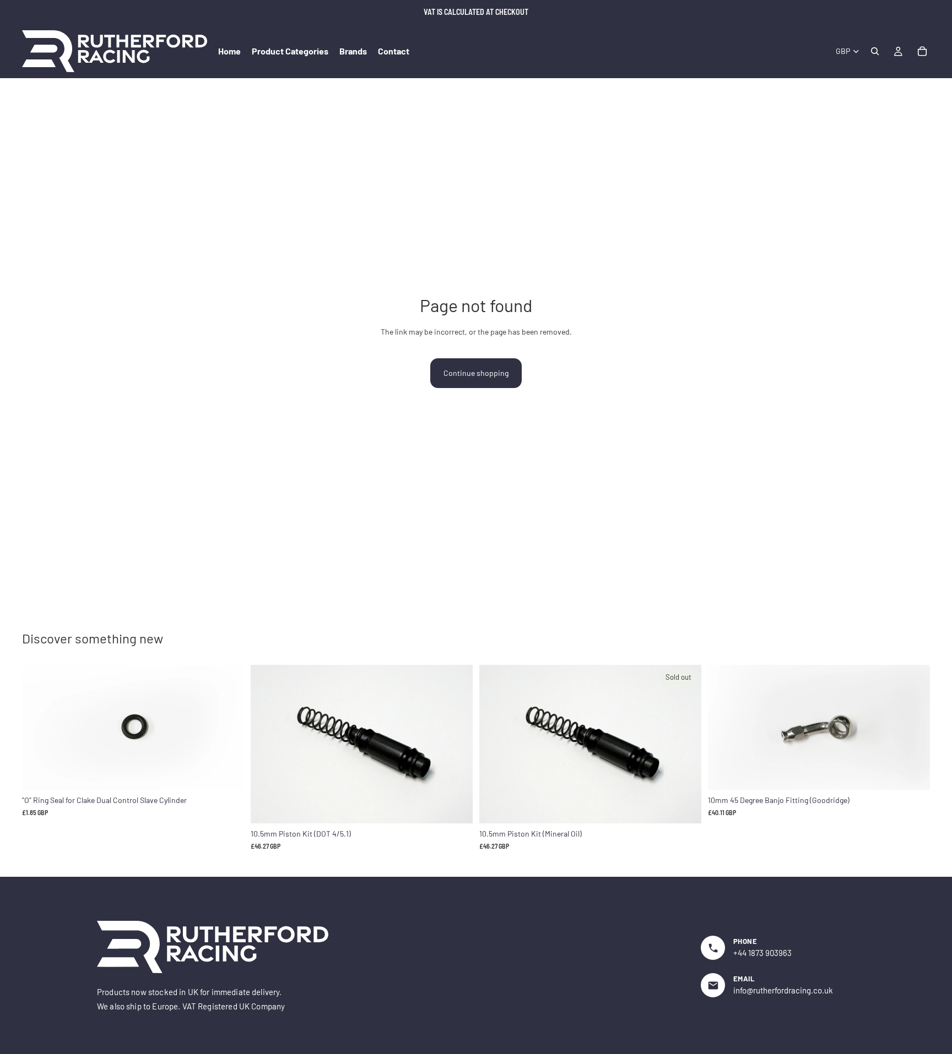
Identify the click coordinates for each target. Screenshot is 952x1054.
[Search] (875, 51)
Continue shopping (476, 373)
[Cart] (922, 51)
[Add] (227, 773)
